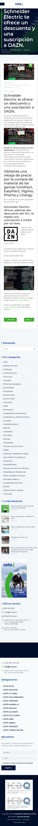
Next (28, 320)
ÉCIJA (8, 686)
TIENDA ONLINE (13, 730)
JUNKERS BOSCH (10, 424)
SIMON (6, 487)
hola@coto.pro (10, 612)
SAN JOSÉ (10, 690)
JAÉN (8, 719)
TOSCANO (7, 494)
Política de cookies (19, 822)
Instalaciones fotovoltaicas (14, 413)
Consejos (7, 380)
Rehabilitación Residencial (14, 472)
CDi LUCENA (11, 715)
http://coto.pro (10, 616)
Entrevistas (8, 391)
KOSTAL (6, 428)
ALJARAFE (10, 712)
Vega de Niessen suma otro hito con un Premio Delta (22, 507)
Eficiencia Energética (12, 384)
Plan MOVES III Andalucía (14, 457)
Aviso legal (26, 819)
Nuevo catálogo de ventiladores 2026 (22, 517)
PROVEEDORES (10, 465)
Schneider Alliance (11, 479)
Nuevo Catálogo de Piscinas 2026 (23, 527)
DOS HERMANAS (13, 697)
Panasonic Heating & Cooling (15, 454)
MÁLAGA (10, 708)
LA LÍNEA (10, 693)
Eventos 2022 (9, 399)
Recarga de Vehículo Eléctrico (16, 468)
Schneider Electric (22, 300)
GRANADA (10, 726)
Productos (26, 85)
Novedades (8, 443)
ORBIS (6, 450)
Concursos (7, 377)
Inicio (5, 50)
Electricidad (8, 388)
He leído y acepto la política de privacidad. (18, 763)
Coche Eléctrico (10, 373)
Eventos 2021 (8, 395)
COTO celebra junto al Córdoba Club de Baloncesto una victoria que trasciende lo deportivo (24, 550)
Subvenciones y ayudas (13, 490)
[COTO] (19, 4)
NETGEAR (7, 435)
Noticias (6, 439)
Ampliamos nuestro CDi (19, 537)
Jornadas (7, 421)
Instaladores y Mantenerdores (16, 417)
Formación (7, 402)
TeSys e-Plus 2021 (11, 307)
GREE (5, 406)
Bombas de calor (10, 366)
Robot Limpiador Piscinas (14, 476)
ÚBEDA (9, 723)
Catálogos (7, 369)
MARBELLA (11, 704)
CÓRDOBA (10, 701)
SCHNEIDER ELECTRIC (12, 87)
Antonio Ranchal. (23, 817)
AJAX (5, 362)
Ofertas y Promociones (14, 85)
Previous (11, 320)
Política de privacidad (13, 819)
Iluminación (8, 410)
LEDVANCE (8, 432)
